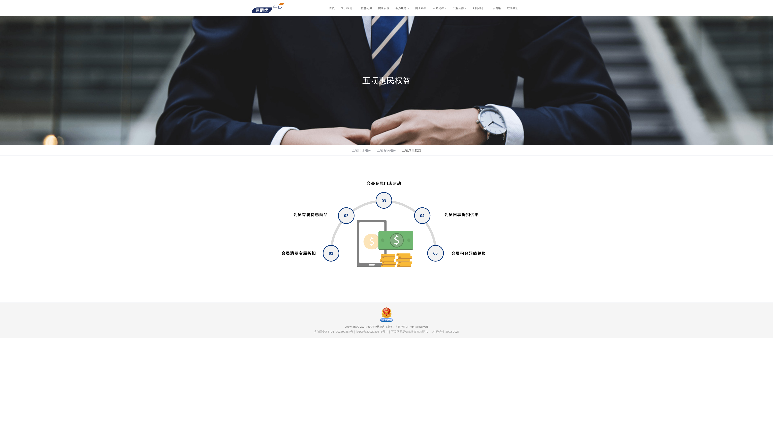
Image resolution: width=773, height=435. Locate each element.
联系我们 (512, 8)
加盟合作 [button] (459, 8)
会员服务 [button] (401, 8)
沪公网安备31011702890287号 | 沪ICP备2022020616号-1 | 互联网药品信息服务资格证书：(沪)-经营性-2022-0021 (386, 332)
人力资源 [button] (439, 8)
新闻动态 (478, 8)
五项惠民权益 (411, 150)
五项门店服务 (361, 150)
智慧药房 (366, 8)
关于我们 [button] (347, 8)
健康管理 (383, 8)
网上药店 (421, 8)
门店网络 (495, 8)
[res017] (268, 8)
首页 (332, 8)
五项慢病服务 (386, 150)
